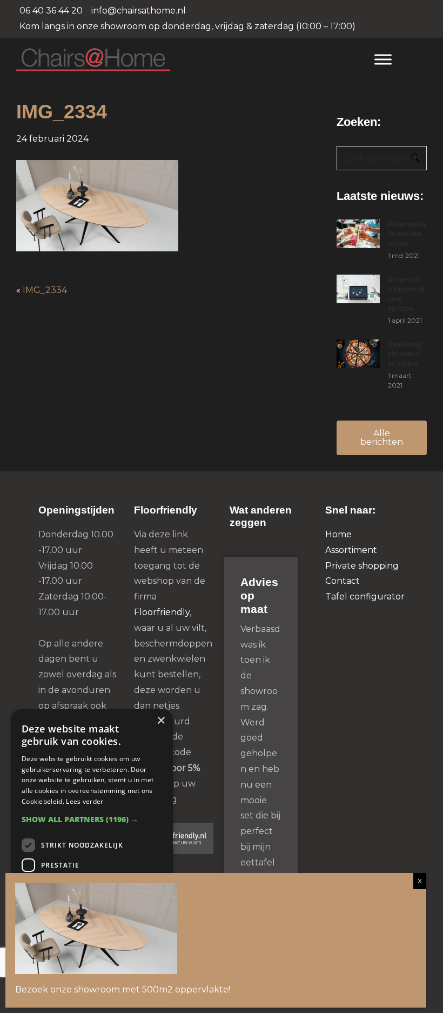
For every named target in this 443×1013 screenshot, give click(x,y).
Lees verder (84, 801)
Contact (342, 581)
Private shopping (362, 566)
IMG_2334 (45, 290)
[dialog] (92, 855)
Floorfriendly (162, 612)
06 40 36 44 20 (51, 10)
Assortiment (351, 550)
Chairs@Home (184, 60)
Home (338, 534)
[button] (92, 819)
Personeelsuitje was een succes (407, 234)
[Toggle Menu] (383, 59)
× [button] (161, 721)
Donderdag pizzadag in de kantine (405, 354)
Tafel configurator (365, 596)
